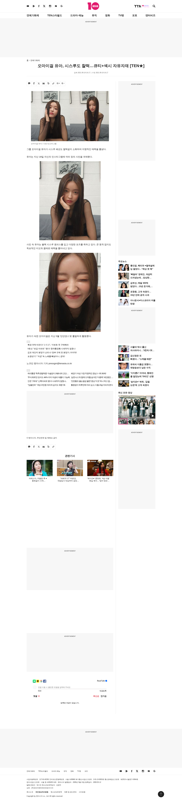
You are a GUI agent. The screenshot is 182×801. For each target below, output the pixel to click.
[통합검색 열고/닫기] (154, 6)
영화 (107, 15)
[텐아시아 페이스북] (38, 6)
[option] (136, 407)
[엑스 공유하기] (38, 83)
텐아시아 (39, 796)
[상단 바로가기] (161, 794)
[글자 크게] (58, 83)
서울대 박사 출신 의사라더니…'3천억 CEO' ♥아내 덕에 (142, 350)
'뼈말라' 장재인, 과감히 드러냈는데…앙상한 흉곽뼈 (141, 277)
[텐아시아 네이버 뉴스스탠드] (56, 6)
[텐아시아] (93, 6)
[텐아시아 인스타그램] (50, 6)
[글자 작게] (62, 83)
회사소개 (30, 792)
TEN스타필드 (54, 15)
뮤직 (94, 15)
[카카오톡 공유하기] (29, 83)
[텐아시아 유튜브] (28, 6)
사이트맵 (82, 792)
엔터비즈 (150, 15)
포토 (134, 15)
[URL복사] (53, 83)
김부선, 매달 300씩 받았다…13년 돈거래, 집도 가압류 (140, 286)
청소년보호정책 (56, 792)
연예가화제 (33, 15)
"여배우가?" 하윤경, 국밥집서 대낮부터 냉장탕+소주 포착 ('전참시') (68, 480)
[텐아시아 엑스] (44, 6)
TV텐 (121, 15)
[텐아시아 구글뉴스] (62, 6)
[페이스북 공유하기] (33, 83)
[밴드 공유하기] (48, 83)
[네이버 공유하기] (43, 83)
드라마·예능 (77, 15)
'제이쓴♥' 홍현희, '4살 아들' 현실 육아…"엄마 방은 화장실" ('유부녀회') (98, 480)
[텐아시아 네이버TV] (34, 6)
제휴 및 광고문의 (70, 792)
